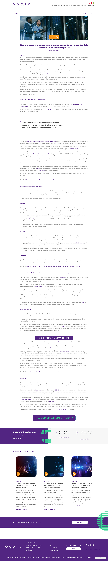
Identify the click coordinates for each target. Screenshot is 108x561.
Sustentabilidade (81, 5)
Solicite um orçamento (31, 545)
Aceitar (100, 557)
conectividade (41, 170)
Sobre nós (69, 5)
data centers (62, 277)
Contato (80, 3)
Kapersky (49, 74)
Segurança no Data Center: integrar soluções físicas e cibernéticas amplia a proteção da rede (53, 266)
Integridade (91, 5)
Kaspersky (50, 109)
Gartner (51, 401)
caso (81, 77)
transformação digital (60, 409)
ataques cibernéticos (55, 342)
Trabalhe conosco (54, 550)
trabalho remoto (74, 148)
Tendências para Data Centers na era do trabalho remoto (42, 180)
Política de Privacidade (52, 557)
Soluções (54, 5)
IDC (38, 168)
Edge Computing (26, 399)
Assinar (80, 522)
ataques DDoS (38, 286)
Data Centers (61, 5)
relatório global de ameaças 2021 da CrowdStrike (41, 141)
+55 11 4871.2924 (89, 547)
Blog (74, 5)
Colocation (63, 326)
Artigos (16, 13)
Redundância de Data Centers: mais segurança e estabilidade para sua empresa (49, 372)
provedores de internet (53, 348)
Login (86, 3)
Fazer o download (64, 437)
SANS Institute (80, 243)
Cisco (82, 302)
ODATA (57, 390)
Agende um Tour (29, 547)
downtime (59, 292)
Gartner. (22, 163)
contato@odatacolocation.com (93, 549)
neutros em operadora (65, 351)
